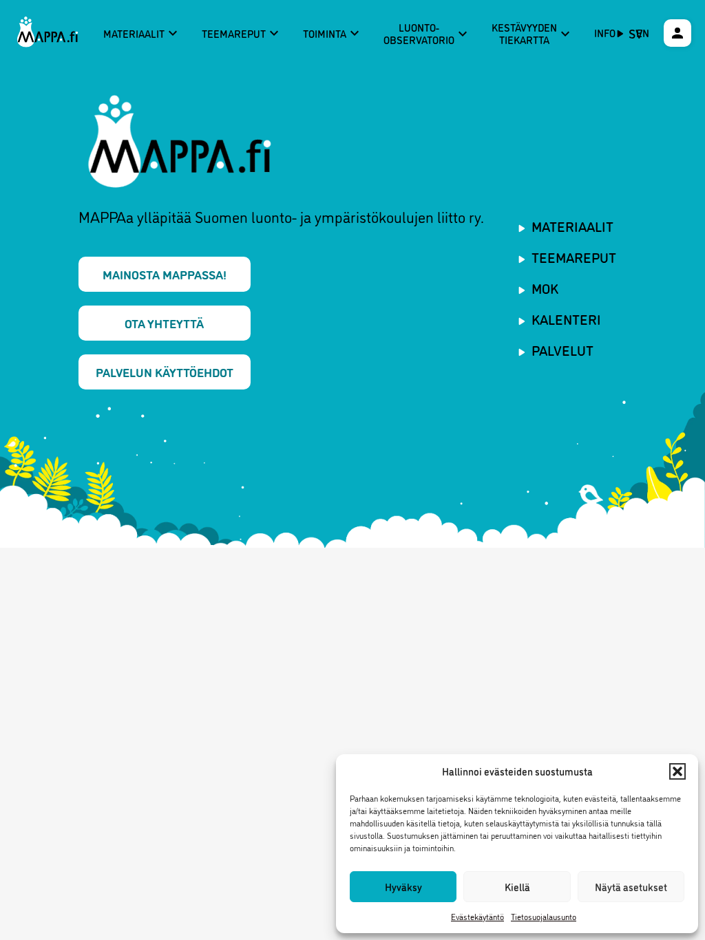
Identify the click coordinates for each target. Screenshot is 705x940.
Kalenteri (566, 318)
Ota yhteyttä (164, 322)
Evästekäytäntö (477, 916)
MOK (545, 287)
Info (604, 32)
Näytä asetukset (631, 886)
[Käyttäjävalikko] (677, 33)
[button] (677, 771)
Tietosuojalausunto (543, 916)
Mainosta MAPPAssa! (165, 274)
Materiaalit (142, 33)
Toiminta (333, 33)
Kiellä (517, 886)
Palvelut (562, 349)
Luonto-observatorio (427, 33)
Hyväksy (403, 886)
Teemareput (242, 33)
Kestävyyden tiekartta (533, 33)
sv (636, 33)
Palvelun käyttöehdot (164, 371)
